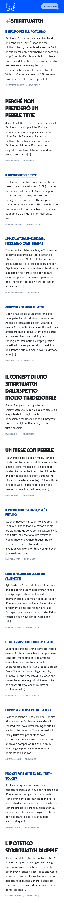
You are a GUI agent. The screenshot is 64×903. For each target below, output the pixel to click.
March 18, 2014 (12, 360)
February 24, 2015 (13, 224)
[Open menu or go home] (10, 6)
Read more (34, 85)
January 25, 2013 (13, 827)
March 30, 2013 (12, 559)
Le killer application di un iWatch (29, 642)
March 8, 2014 (12, 434)
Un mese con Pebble (29, 449)
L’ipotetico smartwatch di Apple (31, 847)
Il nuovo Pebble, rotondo (25, 31)
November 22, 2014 (14, 292)
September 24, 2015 (14, 85)
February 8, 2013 (13, 695)
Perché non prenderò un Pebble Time (21, 108)
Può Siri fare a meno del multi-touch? (28, 775)
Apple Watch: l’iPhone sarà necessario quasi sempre (25, 241)
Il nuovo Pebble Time (21, 175)
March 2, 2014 (12, 495)
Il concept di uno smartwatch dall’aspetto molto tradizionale (30, 387)
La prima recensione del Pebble (28, 710)
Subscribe (51, 6)
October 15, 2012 (13, 895)
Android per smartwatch (24, 307)
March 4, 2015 (12, 160)
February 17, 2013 (13, 627)
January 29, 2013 (13, 759)
